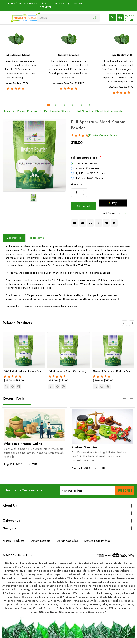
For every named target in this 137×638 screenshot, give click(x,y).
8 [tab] (82, 105)
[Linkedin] (106, 223)
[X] (98, 223)
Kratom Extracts (40, 541)
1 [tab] (43, 105)
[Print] (90, 223)
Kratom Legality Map (97, 541)
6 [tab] (71, 105)
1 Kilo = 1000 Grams (89, 178)
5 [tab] (65, 105)
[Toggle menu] (5, 16)
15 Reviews (36, 238)
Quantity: (77, 184)
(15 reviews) (94, 135)
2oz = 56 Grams (86, 163)
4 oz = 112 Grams (88, 168)
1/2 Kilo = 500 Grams (90, 173)
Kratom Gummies (32, 447)
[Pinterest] (114, 223)
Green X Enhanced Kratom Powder (114, 371)
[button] (68, 627)
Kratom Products (13, 541)
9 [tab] (88, 105)
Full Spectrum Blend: (86, 158)
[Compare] (18, 386)
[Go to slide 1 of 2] (124, 398)
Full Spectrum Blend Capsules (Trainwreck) (73, 371)
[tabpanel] (68, 64)
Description (14, 238)
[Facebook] (74, 223)
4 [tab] (60, 105)
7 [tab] (77, 105)
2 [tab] (48, 105)
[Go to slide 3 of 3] (124, 323)
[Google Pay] (113, 203)
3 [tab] (54, 105)
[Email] (82, 223)
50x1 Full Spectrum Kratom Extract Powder (29, 371)
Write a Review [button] (108, 135)
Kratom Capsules (67, 541)
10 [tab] (94, 105)
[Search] (94, 18)
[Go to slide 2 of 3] (131, 323)
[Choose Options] (6, 386)
